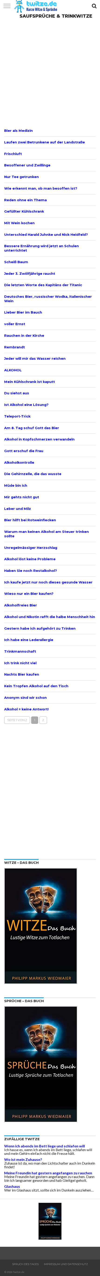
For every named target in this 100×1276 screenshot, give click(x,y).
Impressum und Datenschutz (66, 1264)
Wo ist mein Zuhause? (23, 1159)
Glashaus (12, 1186)
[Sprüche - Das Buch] (40, 1120)
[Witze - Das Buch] (40, 982)
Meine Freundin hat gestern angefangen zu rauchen (48, 1173)
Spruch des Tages (25, 1264)
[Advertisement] (50, 73)
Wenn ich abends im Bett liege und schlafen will (44, 1146)
